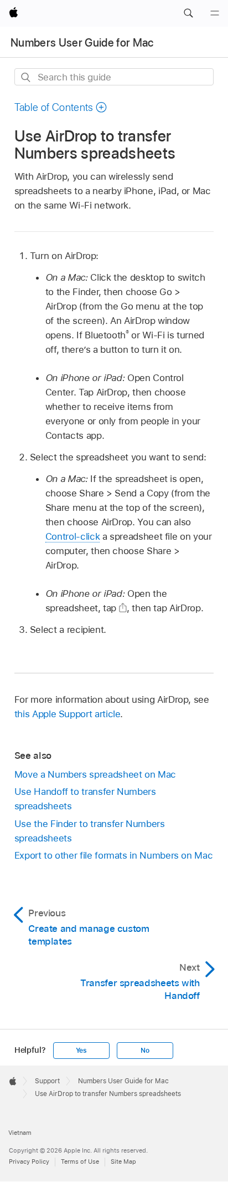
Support (47, 1081)
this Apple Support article (67, 713)
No (145, 1050)
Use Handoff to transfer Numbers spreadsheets (85, 798)
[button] (188, 13)
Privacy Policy (29, 1161)
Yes (81, 1050)
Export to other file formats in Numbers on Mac (113, 855)
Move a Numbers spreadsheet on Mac (95, 774)
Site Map (123, 1161)
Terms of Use (80, 1161)
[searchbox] (114, 76)
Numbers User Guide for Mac (82, 42)
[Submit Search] (26, 77)
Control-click (72, 536)
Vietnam (20, 1133)
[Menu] (214, 13)
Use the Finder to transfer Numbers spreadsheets (89, 831)
